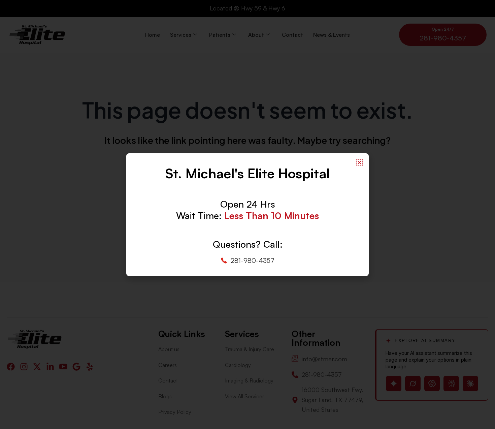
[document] (247, 214)
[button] (359, 162)
